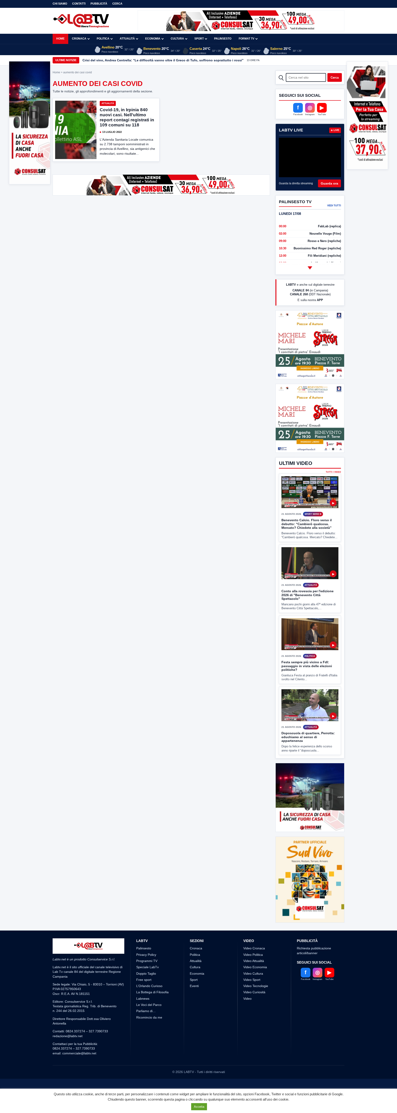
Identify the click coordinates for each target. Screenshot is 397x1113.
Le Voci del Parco (149, 1005)
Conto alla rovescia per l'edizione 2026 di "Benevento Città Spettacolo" (307, 595)
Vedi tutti (334, 205)
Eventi (194, 986)
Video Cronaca (254, 948)
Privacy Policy (146, 954)
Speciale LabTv (147, 967)
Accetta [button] (199, 1106)
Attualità (127, 38)
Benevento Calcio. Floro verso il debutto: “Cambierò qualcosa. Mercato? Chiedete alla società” (306, 523)
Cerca (117, 3)
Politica (103, 38)
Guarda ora (329, 183)
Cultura (177, 38)
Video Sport (251, 980)
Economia (152, 38)
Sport (199, 38)
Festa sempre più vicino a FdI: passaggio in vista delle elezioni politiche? (306, 666)
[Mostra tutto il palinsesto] (310, 267)
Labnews (142, 998)
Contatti (78, 3)
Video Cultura (253, 973)
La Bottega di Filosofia (152, 992)
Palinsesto (222, 38)
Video (247, 998)
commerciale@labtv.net (79, 1053)
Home (60, 38)
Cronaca (79, 38)
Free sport (143, 980)
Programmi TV (146, 961)
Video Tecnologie (255, 986)
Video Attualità (253, 961)
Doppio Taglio (146, 973)
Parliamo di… (146, 1011)
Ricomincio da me (149, 1017)
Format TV (246, 38)
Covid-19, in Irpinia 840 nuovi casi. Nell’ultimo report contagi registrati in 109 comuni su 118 (127, 117)
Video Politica (253, 954)
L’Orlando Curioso (149, 986)
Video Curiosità (254, 992)
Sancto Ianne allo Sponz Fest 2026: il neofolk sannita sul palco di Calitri (139, 60)
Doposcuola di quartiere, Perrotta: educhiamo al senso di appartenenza (308, 737)
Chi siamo (60, 3)
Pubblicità (99, 3)
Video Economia (255, 967)
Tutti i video (333, 472)
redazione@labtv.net (67, 1036)
